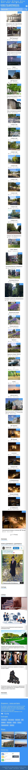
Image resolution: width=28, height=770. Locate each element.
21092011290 (14, 124)
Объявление (16, 1)
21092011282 (14, 206)
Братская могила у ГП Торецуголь (14, 412)
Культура (9, 722)
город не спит (14, 466)
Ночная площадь (14, 494)
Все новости (16, 768)
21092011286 (14, 152)
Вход (13, 2)
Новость (4, 1)
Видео (8, 2)
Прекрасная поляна (14, 312)
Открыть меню (27, 6)
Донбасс (3, 722)
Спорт (14, 722)
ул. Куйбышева (14, 507)
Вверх (6, 768)
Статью (23, 1)
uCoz (25, 767)
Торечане (17, 719)
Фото (3, 2)
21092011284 (14, 179)
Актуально (3, 719)
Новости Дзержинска (9, 5)
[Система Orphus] (15, 757)
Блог (10, 1)
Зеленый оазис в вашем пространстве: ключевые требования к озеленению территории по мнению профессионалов (12, 648)
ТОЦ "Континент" (14, 38)
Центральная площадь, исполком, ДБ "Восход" (14, 530)
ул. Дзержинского (14, 480)
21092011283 (14, 193)
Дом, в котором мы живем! (14, 111)
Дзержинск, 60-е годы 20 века (14, 24)
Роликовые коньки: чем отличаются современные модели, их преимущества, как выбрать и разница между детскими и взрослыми (12, 687)
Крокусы (14, 340)
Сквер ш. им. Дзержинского (14, 235)
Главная (10, 768)
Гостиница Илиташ (14, 280)
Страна (19, 722)
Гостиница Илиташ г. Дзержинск (14, 266)
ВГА (22, 719)
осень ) (14, 381)
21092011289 (14, 138)
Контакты (22, 768)
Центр (19, 12)
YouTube (6, 713)
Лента (8, 713)
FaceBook (4, 713)
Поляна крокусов (14, 326)
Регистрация (20, 2)
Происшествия (4, 725)
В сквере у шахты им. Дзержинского (14, 298)
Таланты (12, 725)
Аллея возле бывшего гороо (14, 96)
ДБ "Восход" (14, 439)
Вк (2, 713)
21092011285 (14, 165)
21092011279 (14, 220)
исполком (14, 453)
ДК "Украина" (14, 80)
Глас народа (11, 719)
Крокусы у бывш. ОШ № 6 (14, 354)
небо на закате (14, 395)
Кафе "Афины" (14, 249)
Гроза (14, 67)
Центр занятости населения (14, 53)
